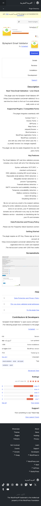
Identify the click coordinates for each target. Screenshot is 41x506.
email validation (7, 361)
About (37, 429)
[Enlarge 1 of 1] (36, 259)
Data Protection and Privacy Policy (26, 298)
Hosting (36, 435)
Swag (17, 455)
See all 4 (4, 357)
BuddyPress (34, 471)
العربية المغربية (30, 480)
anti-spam (20, 361)
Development (32, 75)
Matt (36, 465)
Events (17, 448)
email (14, 361)
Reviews (34, 65)
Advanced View (33, 371)
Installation (33, 70)
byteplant (24, 46)
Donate (16, 452)
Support (34, 80)
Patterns (17, 439)
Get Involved (15, 445)
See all (4, 403)
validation (5, 365)
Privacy (36, 439)
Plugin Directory (34, 8)
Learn (37, 445)
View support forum (32, 417)
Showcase (16, 429)
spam (11, 365)
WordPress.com (32, 461)
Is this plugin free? (33, 310)
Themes (17, 432)
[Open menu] (3, 3)
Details (34, 60)
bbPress (35, 468)
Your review (35, 403)
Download (34, 53)
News (37, 432)
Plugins (17, 435)
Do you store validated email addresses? (24, 304)
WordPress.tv (33, 455)
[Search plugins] (19, 22)
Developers (35, 452)
